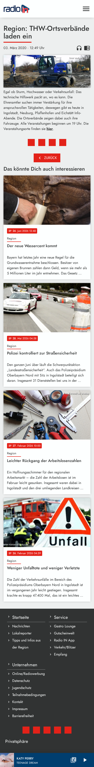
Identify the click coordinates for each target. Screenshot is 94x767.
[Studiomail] (26, 730)
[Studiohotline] (67, 730)
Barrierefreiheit (23, 715)
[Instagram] (47, 730)
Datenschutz (21, 680)
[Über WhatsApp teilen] (52, 142)
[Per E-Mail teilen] (62, 142)
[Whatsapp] (57, 730)
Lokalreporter (21, 633)
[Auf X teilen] (41, 142)
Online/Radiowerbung (28, 673)
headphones (79, 48)
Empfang (60, 654)
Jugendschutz (21, 687)
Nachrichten (21, 626)
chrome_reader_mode (87, 48)
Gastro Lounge (64, 626)
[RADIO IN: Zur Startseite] (41, 8)
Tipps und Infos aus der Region (26, 644)
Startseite (20, 617)
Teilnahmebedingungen (28, 694)
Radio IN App (64, 640)
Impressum (20, 708)
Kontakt (17, 701)
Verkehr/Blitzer (65, 647)
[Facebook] (36, 730)
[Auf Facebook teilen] (31, 142)
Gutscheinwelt (64, 633)
